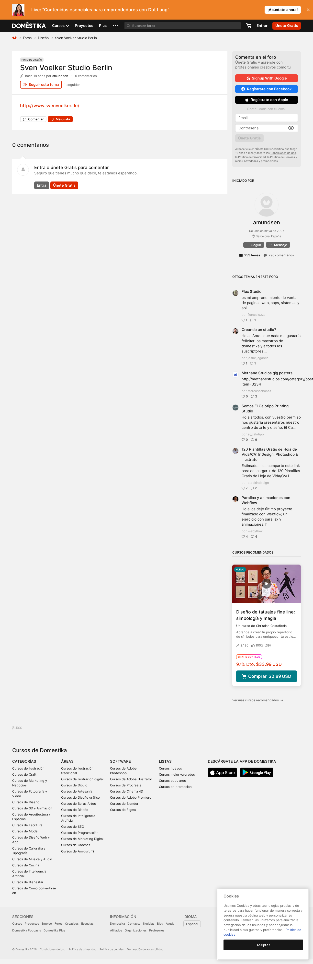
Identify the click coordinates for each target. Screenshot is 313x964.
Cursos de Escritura (27, 825)
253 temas (252, 255)
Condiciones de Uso (283, 153)
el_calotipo (256, 434)
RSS (18, 728)
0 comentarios (86, 76)
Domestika (117, 923)
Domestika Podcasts (26, 930)
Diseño (43, 38)
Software (120, 761)
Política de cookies (112, 949)
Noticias (148, 923)
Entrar (262, 25)
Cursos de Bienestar (27, 882)
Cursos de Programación (80, 833)
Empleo (47, 923)
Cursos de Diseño (25, 802)
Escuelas (87, 923)
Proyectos (84, 25)
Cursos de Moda (24, 831)
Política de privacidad (82, 949)
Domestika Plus (54, 930)
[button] (115, 26)
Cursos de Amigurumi (77, 851)
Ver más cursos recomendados (257, 700)
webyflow (255, 531)
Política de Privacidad (252, 157)
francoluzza (256, 315)
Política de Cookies (282, 157)
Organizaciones (135, 930)
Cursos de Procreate (126, 785)
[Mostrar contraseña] (291, 128)
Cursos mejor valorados (177, 774)
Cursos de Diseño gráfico (80, 797)
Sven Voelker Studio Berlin (66, 67)
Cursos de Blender (124, 803)
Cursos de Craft (24, 774)
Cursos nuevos (170, 768)
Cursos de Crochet (75, 845)
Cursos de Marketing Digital (82, 839)
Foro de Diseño (32, 59)
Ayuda (170, 923)
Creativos (71, 923)
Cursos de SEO (72, 826)
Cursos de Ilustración (28, 768)
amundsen (60, 76)
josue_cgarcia (258, 358)
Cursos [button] (59, 25)
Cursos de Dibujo (74, 785)
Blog (160, 923)
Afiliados (116, 930)
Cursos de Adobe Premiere (130, 797)
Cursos (17, 923)
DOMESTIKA (29, 26)
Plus (103, 25)
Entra (41, 185)
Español (192, 924)
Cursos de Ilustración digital (82, 779)
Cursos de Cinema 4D (126, 791)
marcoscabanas (259, 391)
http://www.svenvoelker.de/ (49, 105)
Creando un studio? (259, 329)
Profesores (156, 930)
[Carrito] (249, 26)
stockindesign (258, 483)
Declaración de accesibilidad (145, 949)
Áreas (67, 761)
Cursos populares (172, 781)
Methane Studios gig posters (267, 373)
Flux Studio (251, 291)
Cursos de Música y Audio (32, 859)
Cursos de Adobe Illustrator (131, 779)
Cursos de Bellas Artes (78, 803)
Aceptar (263, 945)
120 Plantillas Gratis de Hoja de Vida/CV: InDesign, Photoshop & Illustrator (270, 454)
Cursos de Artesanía (76, 791)
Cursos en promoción (175, 787)
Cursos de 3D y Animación (32, 808)
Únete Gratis (64, 185)
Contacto (134, 923)
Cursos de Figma (123, 810)
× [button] (308, 9)
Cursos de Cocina (25, 865)
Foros (27, 38)
